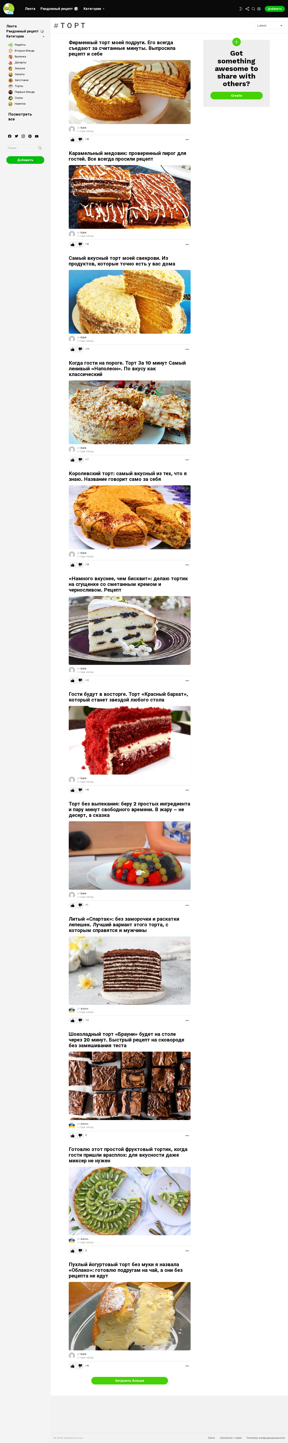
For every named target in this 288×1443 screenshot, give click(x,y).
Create (236, 95)
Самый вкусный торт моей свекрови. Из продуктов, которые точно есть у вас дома (122, 261)
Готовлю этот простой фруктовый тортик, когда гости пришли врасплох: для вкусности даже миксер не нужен (128, 1155)
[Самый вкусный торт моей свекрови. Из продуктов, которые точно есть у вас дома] (130, 302)
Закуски (19, 68)
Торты (18, 86)
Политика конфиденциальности (266, 1437)
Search (40, 148)
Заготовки (21, 80)
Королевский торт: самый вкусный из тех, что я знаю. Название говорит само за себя (128, 476)
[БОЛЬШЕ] (187, 139)
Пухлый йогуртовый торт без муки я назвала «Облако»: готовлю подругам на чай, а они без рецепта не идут (126, 1270)
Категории (92, 9)
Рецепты (20, 44)
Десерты (20, 62)
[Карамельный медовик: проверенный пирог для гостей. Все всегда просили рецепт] (130, 197)
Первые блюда (24, 91)
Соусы (18, 97)
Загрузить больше (129, 1381)
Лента (30, 9)
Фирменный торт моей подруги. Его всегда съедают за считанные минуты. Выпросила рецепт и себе (122, 48)
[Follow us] (247, 9)
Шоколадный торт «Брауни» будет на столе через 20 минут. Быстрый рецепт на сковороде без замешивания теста (126, 1039)
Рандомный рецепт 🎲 (59, 9)
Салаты (19, 74)
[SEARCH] (253, 8)
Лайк (72, 139)
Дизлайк (80, 139)
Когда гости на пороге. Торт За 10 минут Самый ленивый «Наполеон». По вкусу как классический (127, 368)
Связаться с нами (231, 1437)
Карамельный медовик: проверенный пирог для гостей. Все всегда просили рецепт (127, 156)
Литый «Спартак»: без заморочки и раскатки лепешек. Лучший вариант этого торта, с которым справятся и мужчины (124, 924)
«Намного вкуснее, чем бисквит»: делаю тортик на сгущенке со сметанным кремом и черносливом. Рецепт (128, 584)
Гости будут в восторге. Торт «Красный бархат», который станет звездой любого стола (128, 697)
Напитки (20, 103)
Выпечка (20, 56)
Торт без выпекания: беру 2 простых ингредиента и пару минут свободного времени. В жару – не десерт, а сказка (129, 809)
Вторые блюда (24, 50)
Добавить (275, 8)
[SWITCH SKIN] (240, 8)
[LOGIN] (259, 8)
